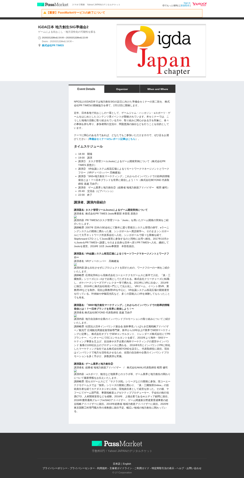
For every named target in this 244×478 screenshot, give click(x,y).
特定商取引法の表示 (163, 468)
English (127, 463)
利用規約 (102, 468)
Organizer (122, 89)
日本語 (116, 463)
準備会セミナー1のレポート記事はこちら (112, 138)
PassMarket (52, 4)
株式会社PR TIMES (53, 45)
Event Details (86, 89)
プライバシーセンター (82, 468)
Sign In (187, 3)
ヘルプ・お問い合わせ (188, 468)
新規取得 (185, 5)
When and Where (157, 89)
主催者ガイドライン (120, 468)
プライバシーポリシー (55, 468)
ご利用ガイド (141, 468)
